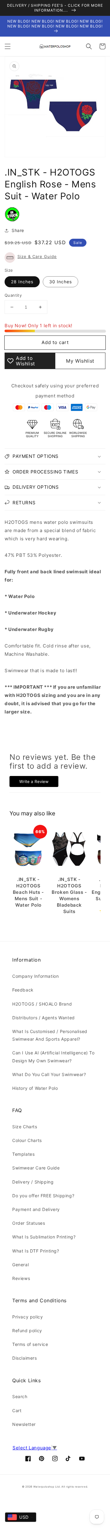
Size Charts (24, 1126)
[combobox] (20, 1517)
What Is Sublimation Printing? (43, 1236)
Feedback (23, 989)
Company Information (35, 976)
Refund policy (27, 1330)
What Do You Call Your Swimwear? (49, 1074)
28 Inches (22, 281)
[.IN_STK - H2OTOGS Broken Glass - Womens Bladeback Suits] (69, 849)
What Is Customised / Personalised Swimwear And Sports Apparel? (49, 1035)
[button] (7, 46)
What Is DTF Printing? (35, 1250)
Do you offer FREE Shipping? (43, 1195)
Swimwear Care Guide (36, 1167)
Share (18, 230)
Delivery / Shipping (32, 1181)
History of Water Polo (35, 1088)
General (20, 1264)
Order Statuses (28, 1223)
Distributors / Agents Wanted (43, 1017)
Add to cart (55, 342)
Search (20, 1396)
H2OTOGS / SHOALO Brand (42, 1003)
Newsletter (24, 1424)
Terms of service (30, 1344)
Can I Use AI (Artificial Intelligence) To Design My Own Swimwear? (53, 1056)
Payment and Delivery (36, 1209)
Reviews (21, 1278)
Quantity (13, 295)
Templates (23, 1154)
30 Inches (60, 281)
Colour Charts (27, 1140)
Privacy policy (27, 1316)
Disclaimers (24, 1358)
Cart (16, 1410)
